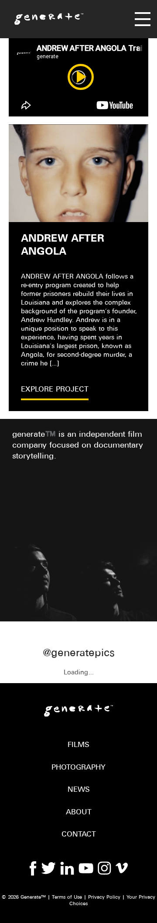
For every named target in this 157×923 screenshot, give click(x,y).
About (79, 812)
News (79, 790)
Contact (78, 834)
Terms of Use (67, 897)
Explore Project (55, 389)
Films (78, 745)
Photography (78, 767)
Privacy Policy (104, 897)
